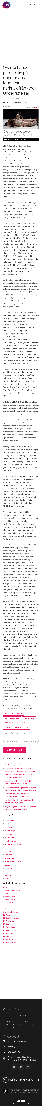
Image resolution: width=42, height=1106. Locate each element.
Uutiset (7, 865)
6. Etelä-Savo (8, 903)
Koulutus (8, 834)
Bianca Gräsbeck (20, 102)
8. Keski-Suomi (8, 909)
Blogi (7, 824)
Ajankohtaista (10, 820)
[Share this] (12, 733)
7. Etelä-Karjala (8, 906)
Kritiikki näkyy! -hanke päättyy (16, 765)
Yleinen (7, 879)
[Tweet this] (18, 733)
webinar (8, 875)
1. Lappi (6, 888)
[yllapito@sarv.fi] (5, 1046)
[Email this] (6, 733)
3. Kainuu (6, 894)
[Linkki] (6, 5)
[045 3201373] (5, 1051)
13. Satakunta (8, 924)
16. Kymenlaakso (9, 933)
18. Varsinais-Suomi (10, 939)
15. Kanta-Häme (9, 930)
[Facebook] (14, 1067)
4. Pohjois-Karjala (9, 897)
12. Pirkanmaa (8, 921)
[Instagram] (28, 1067)
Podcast (8, 851)
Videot (7, 872)
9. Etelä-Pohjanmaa (10, 912)
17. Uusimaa (7, 936)
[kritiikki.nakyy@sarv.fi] (5, 1041)
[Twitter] (21, 1067)
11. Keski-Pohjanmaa (11, 918)
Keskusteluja (10, 831)
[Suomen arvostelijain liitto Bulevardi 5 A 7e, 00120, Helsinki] (5, 1058)
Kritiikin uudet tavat (12, 838)
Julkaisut (8, 827)
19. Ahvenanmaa (9, 942)
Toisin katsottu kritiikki (13, 862)
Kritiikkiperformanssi (13, 844)
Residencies (9, 855)
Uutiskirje (8, 868)
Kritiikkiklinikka (10, 841)
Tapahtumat (9, 858)
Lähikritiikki (9, 848)
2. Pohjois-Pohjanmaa (11, 891)
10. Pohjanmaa (8, 915)
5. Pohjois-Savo (9, 900)
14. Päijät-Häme (9, 927)
